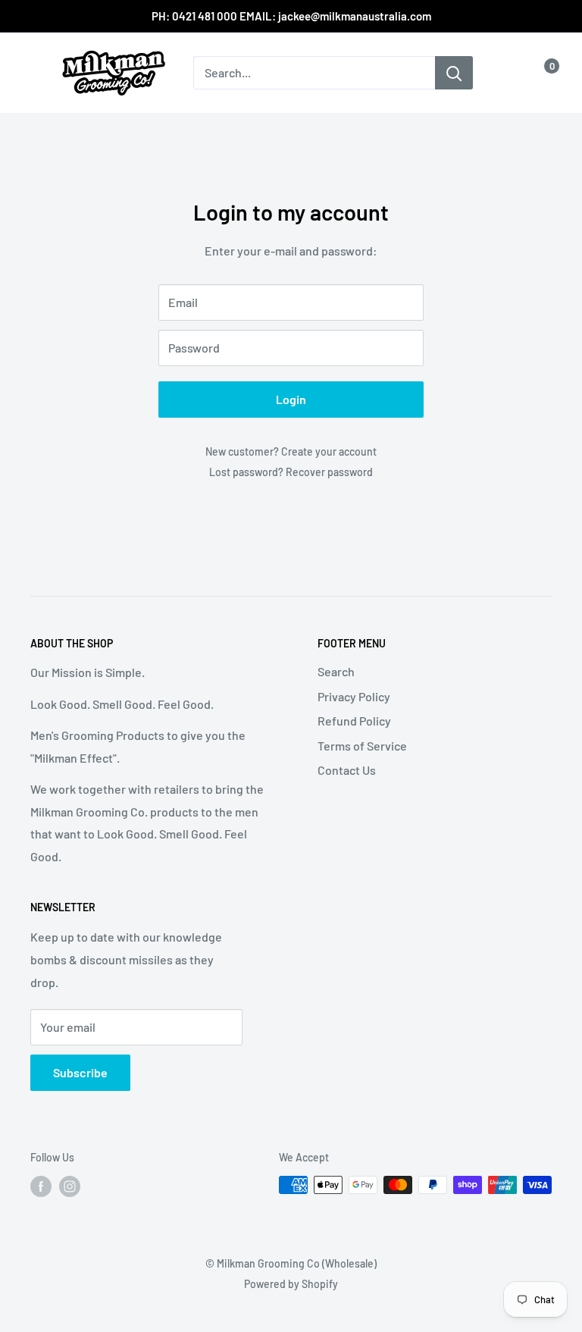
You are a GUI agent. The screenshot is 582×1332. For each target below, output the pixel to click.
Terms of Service (362, 745)
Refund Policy (354, 720)
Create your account (329, 451)
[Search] (454, 72)
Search (336, 671)
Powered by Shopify (291, 1283)
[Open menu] (37, 73)
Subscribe (80, 1072)
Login (291, 399)
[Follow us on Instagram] (69, 1186)
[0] (539, 73)
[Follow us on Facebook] (41, 1186)
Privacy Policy (354, 696)
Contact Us (347, 770)
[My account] (508, 72)
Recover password (329, 471)
